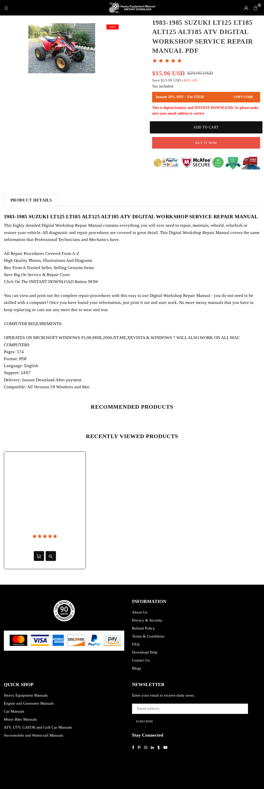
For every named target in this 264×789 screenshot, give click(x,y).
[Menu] (6, 8)
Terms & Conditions (148, 636)
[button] (255, 7)
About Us (139, 612)
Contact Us (141, 660)
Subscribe (144, 721)
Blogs (136, 668)
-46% (113, 26)
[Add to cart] (39, 556)
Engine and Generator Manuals (29, 703)
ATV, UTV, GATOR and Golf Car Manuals (38, 727)
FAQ (135, 644)
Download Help (145, 652)
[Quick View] (51, 556)
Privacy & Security (147, 620)
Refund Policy (143, 628)
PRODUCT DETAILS (31, 200)
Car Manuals (14, 711)
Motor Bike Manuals (20, 719)
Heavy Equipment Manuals (26, 695)
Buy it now (206, 143)
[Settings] (246, 7)
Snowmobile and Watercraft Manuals (33, 735)
